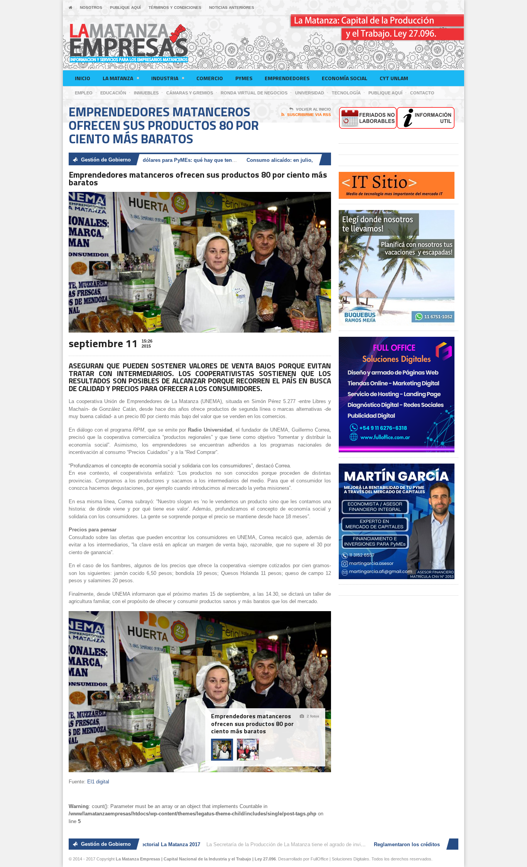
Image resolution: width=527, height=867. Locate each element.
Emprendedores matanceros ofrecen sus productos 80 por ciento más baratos (252, 723)
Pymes (243, 78)
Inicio (82, 78)
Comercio (209, 78)
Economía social (344, 78)
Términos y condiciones (175, 7)
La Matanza (118, 78)
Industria (164, 78)
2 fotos (313, 716)
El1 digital (98, 782)
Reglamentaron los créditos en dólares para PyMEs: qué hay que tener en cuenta (152, 160)
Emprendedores (287, 78)
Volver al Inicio (313, 109)
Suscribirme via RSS (309, 115)
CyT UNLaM (394, 78)
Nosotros (91, 7)
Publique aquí (125, 7)
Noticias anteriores (231, 7)
